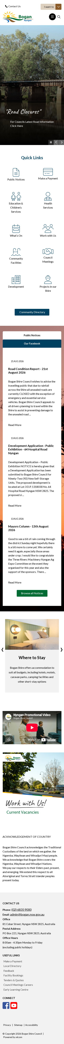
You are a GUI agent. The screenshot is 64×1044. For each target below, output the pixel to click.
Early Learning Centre (15, 989)
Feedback (8, 970)
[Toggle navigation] (52, 16)
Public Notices (16, 179)
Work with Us (48, 235)
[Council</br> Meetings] (48, 251)
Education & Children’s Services (16, 207)
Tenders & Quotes (13, 980)
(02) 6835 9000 (21, 909)
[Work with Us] (48, 228)
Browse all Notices (32, 593)
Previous (56, 142)
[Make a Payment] (48, 171)
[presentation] (2, 648)
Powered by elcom (12, 1037)
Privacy (7, 1025)
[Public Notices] (16, 172)
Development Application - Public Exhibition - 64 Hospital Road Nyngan (31, 449)
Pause (50, 144)
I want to (49, 6)
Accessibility (31, 1025)
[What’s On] (16, 228)
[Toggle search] (58, 16)
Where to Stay (32, 657)
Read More (14, 424)
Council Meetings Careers (18, 984)
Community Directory (32, 312)
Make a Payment (48, 178)
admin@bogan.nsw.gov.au (27, 914)
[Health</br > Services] (48, 196)
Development (16, 286)
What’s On (16, 235)
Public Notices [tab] (32, 335)
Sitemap (18, 1025)
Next (61, 142)
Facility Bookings (13, 975)
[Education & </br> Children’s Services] (16, 196)
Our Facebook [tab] (32, 343)
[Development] (16, 279)
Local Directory (12, 965)
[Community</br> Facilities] (16, 251)
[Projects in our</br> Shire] (48, 279)
